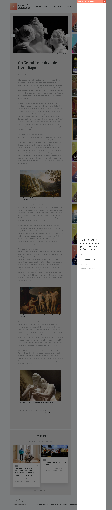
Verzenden (88, 259)
